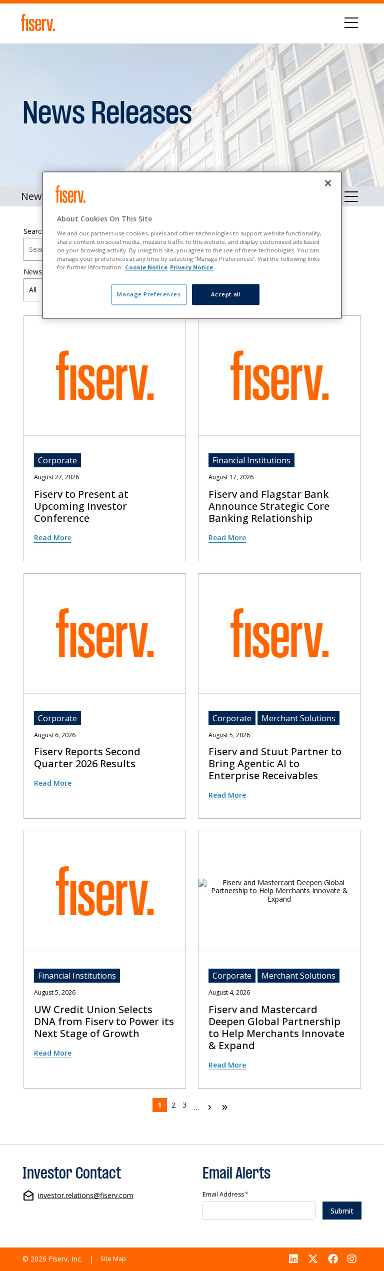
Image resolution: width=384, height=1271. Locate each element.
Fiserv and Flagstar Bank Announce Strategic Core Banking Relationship (269, 506)
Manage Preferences (148, 294)
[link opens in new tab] (39, 22)
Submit (342, 1211)
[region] (192, 245)
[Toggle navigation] (351, 22)
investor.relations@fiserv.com (86, 1196)
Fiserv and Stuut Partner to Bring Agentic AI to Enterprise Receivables (275, 764)
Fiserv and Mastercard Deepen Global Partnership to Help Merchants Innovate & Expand (276, 1028)
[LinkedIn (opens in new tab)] (294, 1259)
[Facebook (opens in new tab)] (333, 1259)
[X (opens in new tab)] (313, 1259)
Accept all (226, 294)
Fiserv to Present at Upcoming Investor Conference (81, 506)
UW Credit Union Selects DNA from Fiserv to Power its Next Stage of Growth (104, 1022)
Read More (53, 537)
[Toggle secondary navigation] (351, 196)
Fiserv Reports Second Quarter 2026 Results (87, 758)
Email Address (225, 1195)
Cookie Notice (146, 267)
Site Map (113, 1259)
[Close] (328, 183)
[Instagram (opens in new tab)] (352, 1259)
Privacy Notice (191, 267)
